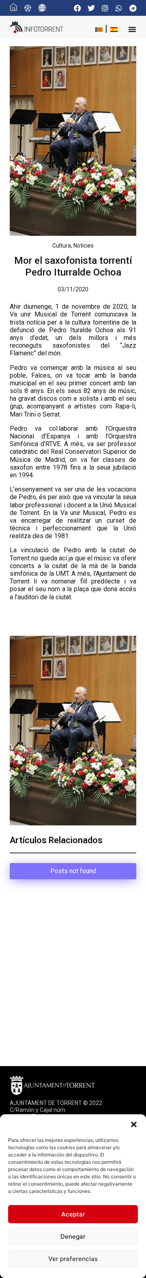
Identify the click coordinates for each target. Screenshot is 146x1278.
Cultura (61, 245)
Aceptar (73, 1214)
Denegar (73, 1236)
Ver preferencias (73, 1259)
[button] (134, 1124)
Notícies (83, 245)
